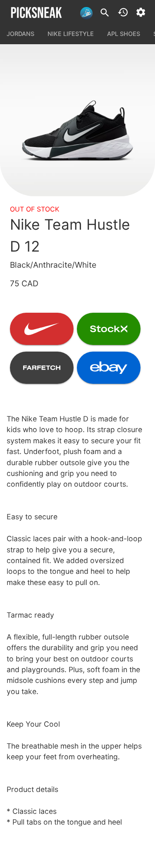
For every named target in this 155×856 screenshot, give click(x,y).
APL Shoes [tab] (123, 33)
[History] (123, 12)
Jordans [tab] (20, 33)
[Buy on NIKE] (42, 329)
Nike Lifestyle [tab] (71, 33)
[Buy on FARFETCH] (42, 368)
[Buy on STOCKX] (109, 329)
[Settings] (141, 12)
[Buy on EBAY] (109, 368)
